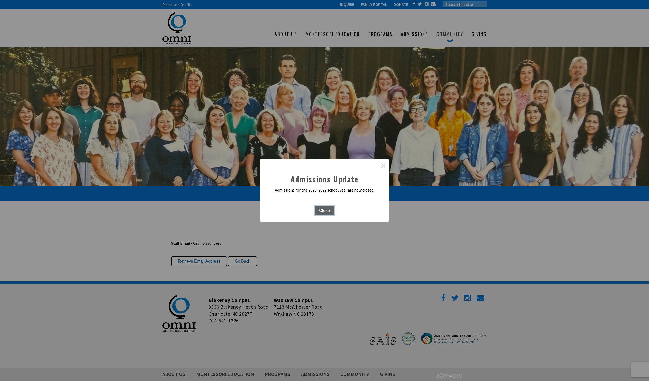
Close (324, 210)
